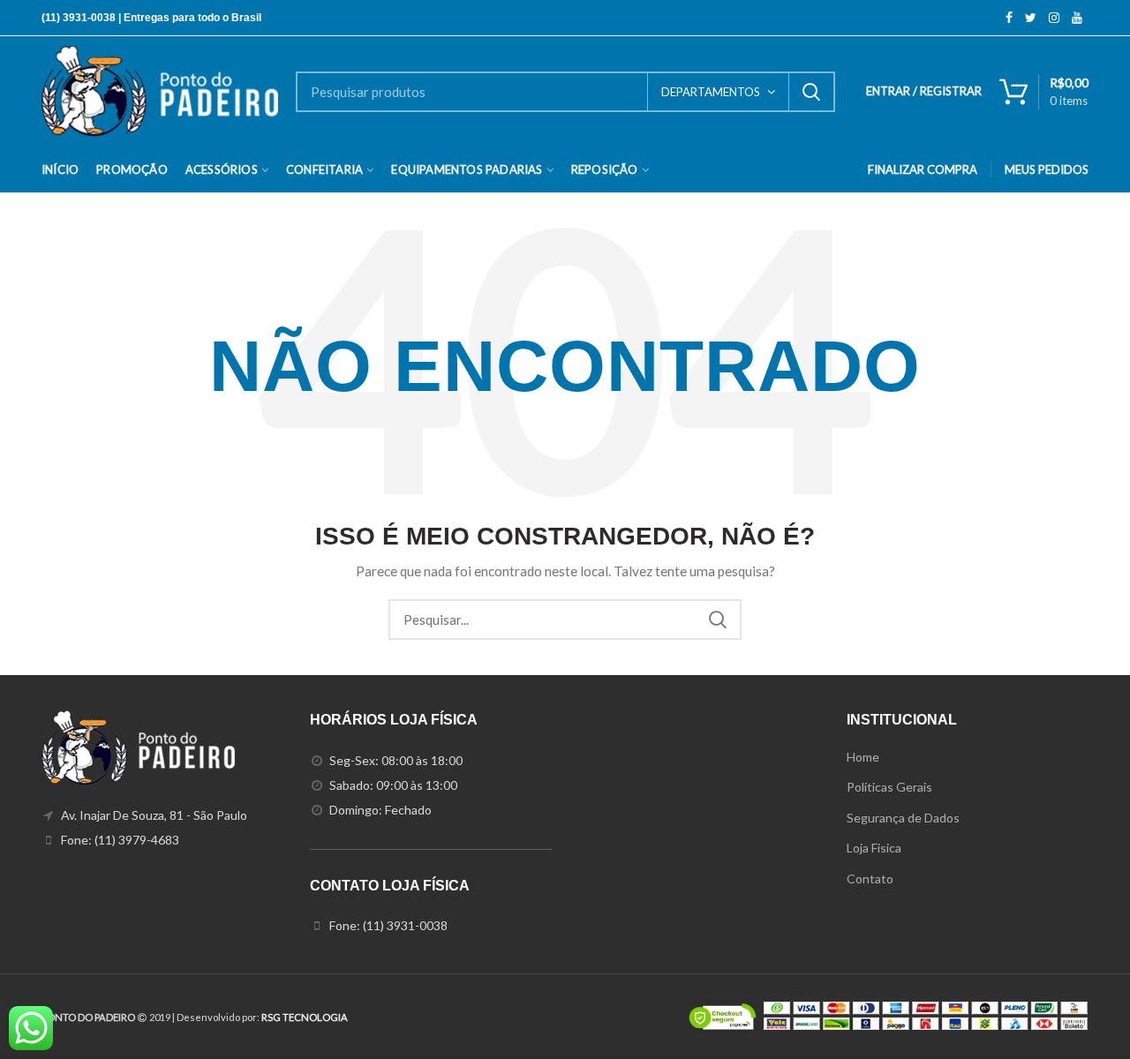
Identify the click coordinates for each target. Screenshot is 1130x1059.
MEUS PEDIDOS (1047, 169)
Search (811, 91)
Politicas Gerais (889, 786)
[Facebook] (1009, 17)
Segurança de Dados (903, 817)
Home (863, 756)
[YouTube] (1077, 17)
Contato (870, 878)
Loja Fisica (874, 847)
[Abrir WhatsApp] (1085, 1014)
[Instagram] (1054, 17)
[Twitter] (1031, 17)
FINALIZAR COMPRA (922, 169)
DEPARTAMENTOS (710, 92)
